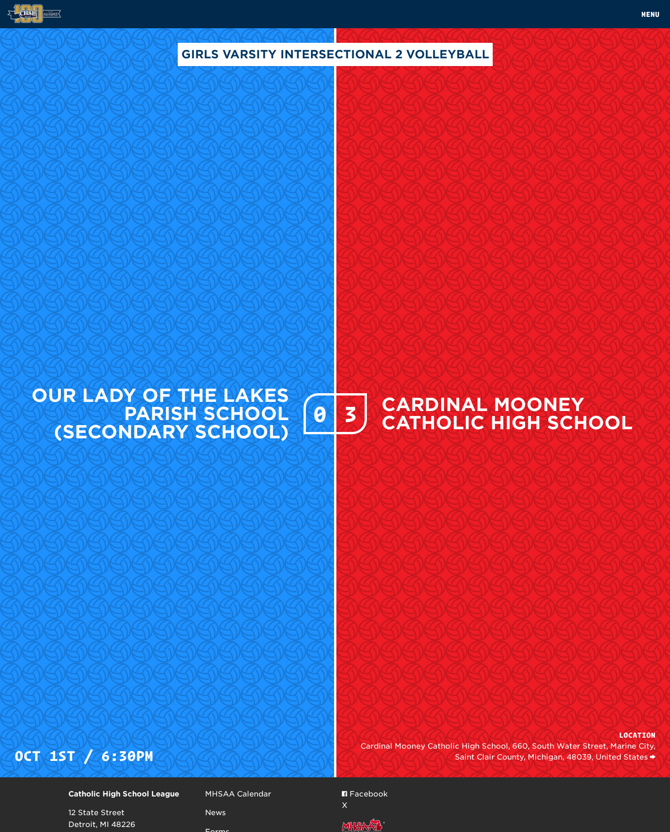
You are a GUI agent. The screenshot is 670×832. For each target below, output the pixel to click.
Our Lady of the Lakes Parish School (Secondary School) (160, 414)
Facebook (367, 794)
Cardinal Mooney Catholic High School (507, 414)
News (215, 812)
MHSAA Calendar (238, 794)
